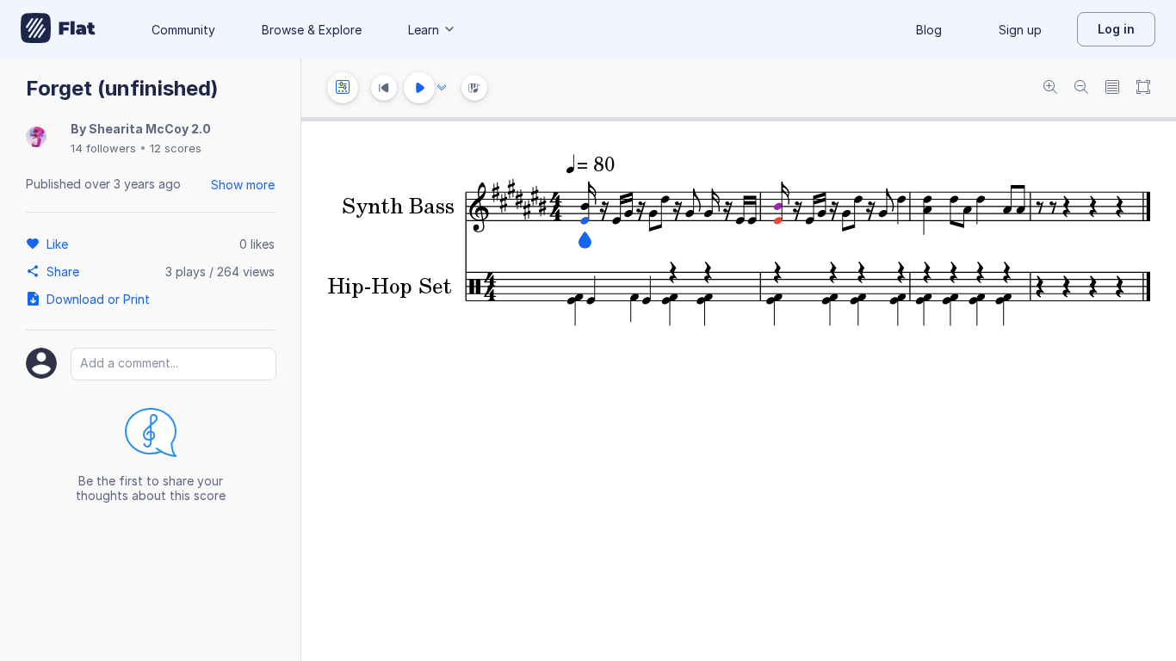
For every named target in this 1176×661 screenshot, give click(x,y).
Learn (423, 29)
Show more (243, 184)
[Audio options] (442, 87)
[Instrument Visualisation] (474, 88)
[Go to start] (384, 88)
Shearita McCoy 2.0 (150, 128)
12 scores (175, 148)
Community (183, 29)
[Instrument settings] (342, 87)
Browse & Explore (312, 29)
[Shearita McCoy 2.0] (36, 138)
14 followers (103, 148)
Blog (929, 29)
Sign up (1020, 29)
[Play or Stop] (419, 87)
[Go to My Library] (58, 29)
